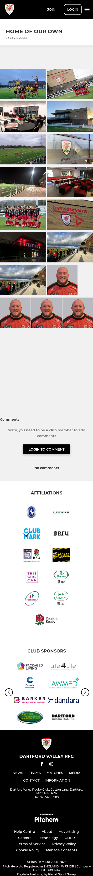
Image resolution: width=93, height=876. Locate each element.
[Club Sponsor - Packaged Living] (29, 666)
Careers (24, 838)
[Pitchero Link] (46, 821)
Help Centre (24, 831)
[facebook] (41, 765)
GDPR (70, 838)
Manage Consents (61, 850)
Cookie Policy (27, 850)
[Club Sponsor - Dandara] (63, 701)
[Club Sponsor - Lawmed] (63, 683)
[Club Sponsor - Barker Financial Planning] (29, 701)
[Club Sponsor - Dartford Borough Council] (63, 718)
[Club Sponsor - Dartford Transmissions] (29, 718)
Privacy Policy (64, 844)
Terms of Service (31, 844)
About (47, 831)
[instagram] (51, 765)
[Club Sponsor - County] (29, 683)
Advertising (69, 831)
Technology (48, 838)
